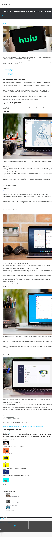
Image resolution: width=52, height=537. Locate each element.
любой (12, 418)
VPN (6, 418)
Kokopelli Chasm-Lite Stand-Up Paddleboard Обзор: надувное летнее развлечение (17, 475)
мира (14, 418)
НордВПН (9, 70)
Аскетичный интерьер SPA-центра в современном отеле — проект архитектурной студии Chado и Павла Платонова (14, 504)
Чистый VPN (9, 74)
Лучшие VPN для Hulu (9, 69)
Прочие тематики (5, 16)
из (8, 418)
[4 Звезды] (17, 422)
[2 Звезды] (9, 422)
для (7, 418)
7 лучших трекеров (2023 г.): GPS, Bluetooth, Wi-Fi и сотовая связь (14, 468)
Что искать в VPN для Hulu (10, 67)
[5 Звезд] (21, 422)
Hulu (5, 418)
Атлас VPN (9, 76)
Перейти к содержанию (4, 1)
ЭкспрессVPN (10, 73)
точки (19, 418)
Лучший (10, 418)
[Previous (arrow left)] (0, 534)
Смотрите (16, 418)
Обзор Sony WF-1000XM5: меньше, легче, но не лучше (12, 453)
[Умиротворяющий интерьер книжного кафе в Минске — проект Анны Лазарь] (8, 496)
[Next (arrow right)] (1, 534)
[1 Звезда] (5, 422)
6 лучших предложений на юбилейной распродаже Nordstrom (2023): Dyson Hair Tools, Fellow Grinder (20, 482)
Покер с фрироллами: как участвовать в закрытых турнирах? (13, 446)
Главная (4, 15)
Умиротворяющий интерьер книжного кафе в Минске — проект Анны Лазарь (13, 497)
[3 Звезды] (13, 422)
